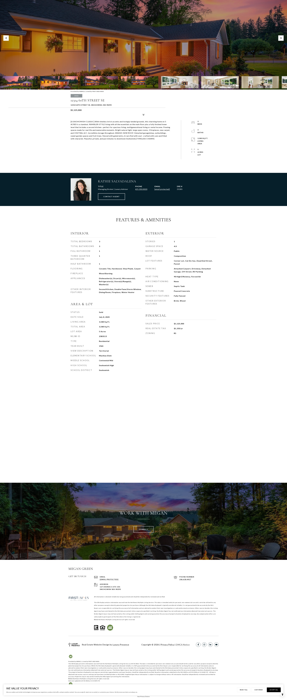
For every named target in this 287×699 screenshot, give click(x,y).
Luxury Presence (121, 644)
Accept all (274, 690)
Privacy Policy (167, 644)
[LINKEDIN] (210, 644)
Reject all (243, 690)
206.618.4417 (185, 579)
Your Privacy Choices (143, 696)
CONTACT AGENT (111, 196)
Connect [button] (143, 529)
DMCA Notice (183, 644)
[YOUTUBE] (216, 644)
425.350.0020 (141, 189)
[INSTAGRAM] (204, 644)
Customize (258, 690)
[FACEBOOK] (198, 644)
